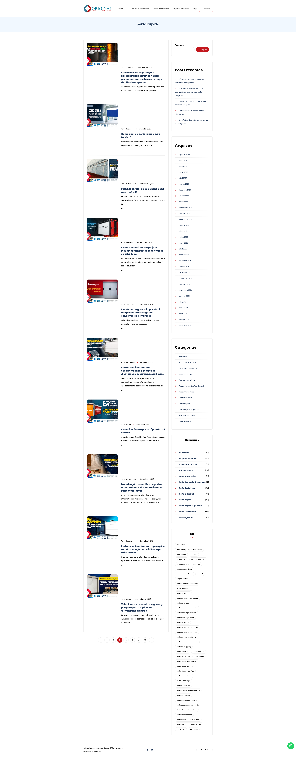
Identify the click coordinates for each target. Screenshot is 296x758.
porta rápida (199, 656)
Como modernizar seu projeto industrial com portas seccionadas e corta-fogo (142, 251)
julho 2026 (183, 160)
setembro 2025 (185, 219)
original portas (182, 579)
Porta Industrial (127, 242)
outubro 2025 (185, 213)
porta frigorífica (182, 651)
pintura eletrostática (184, 588)
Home (120, 8)
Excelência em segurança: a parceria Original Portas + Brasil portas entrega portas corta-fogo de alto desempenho (141, 77)
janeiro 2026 (184, 196)
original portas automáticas (187, 584)
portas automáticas (184, 676)
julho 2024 (183, 302)
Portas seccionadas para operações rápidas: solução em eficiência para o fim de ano (143, 549)
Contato (206, 8)
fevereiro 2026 (185, 190)
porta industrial (198, 651)
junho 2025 (183, 237)
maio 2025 (183, 243)
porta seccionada (183, 695)
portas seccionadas (184, 715)
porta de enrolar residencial (187, 642)
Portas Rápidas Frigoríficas (187, 710)
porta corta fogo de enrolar (187, 608)
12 (145, 640)
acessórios (181, 545)
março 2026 (184, 184)
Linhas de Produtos (161, 8)
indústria (194, 554)
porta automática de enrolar (187, 598)
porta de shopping (184, 647)
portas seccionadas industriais (188, 719)
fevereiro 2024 (185, 325)
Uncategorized (185, 421)
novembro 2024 (186, 278)
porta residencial (183, 656)
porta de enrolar (183, 622)
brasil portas (181, 554)
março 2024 (184, 319)
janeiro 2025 (184, 266)
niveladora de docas (185, 574)
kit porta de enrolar (198, 559)
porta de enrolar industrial (186, 637)
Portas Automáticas (140, 8)
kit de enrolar (182, 559)
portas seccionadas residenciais (189, 724)
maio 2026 (183, 172)
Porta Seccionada (128, 362)
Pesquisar (179, 45)
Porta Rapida (126, 129)
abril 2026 (183, 178)
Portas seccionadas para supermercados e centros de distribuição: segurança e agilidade (142, 371)
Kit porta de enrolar (187, 362)
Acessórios (183, 356)
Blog (195, 8)
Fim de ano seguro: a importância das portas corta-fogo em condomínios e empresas (141, 312)
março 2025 (184, 255)
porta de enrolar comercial (187, 632)
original (200, 574)
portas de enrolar (183, 685)
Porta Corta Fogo (128, 304)
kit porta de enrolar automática (188, 564)
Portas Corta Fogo (183, 681)
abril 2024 (183, 313)
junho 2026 (183, 166)
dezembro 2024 (186, 272)
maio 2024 (183, 308)
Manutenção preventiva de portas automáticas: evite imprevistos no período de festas (141, 487)
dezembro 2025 (186, 201)
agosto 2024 (184, 296)
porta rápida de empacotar (187, 661)
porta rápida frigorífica (185, 671)
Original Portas (127, 67)
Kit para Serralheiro (181, 8)
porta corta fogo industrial (186, 613)
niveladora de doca (184, 569)
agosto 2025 (184, 225)
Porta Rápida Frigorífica (189, 409)
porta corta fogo (183, 603)
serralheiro (181, 729)
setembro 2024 (185, 290)
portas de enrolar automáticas (188, 690)
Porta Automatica (128, 184)
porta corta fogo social (185, 618)
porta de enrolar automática (187, 627)
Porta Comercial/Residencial (191, 386)
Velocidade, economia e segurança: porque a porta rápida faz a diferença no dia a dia (142, 607)
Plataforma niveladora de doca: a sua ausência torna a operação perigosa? (191, 92)
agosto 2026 (184, 154)
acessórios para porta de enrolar (189, 550)
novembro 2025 (186, 207)
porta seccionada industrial (187, 700)
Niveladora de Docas (188, 368)
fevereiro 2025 (185, 260)
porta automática (183, 593)
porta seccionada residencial (188, 705)
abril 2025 (183, 249)
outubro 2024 (185, 284)
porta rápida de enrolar (186, 666)
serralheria (194, 729)
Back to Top (205, 750)
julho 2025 (183, 231)
